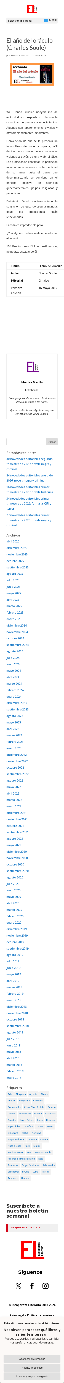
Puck (27, 1145)
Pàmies (37, 1145)
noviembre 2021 (17, 819)
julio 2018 (12, 1039)
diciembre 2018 (16, 1007)
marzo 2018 (14, 1065)
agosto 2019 (14, 955)
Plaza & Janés (14, 1145)
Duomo (11, 1113)
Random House (15, 1152)
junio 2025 (13, 587)
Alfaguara (21, 1094)
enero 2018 (13, 1078)
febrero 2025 (14, 612)
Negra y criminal (16, 1139)
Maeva (50, 1126)
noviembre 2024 (17, 632)
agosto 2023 (14, 716)
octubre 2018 (15, 1019)
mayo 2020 (13, 897)
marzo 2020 (14, 910)
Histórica (50, 1120)
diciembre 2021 (16, 813)
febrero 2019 (14, 994)
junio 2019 (13, 968)
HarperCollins (27, 1120)
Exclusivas (50, 1113)
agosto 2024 (14, 651)
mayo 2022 (13, 787)
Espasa (38, 1113)
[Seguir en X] (18, 1286)
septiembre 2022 (17, 774)
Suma (35, 1171)
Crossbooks (14, 1107)
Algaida (33, 1094)
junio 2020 (13, 890)
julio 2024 (12, 658)
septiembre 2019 (17, 948)
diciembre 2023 (16, 703)
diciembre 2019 (16, 929)
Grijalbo (12, 1120)
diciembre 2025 (16, 548)
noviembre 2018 (17, 1013)
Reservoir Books (43, 1152)
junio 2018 (13, 1045)
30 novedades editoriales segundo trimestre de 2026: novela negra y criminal (29, 464)
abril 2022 (12, 793)
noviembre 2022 (17, 761)
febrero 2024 (14, 690)
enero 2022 (13, 806)
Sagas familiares (30, 1165)
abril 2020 (12, 903)
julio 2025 (12, 580)
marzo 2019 (14, 987)
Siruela (25, 1171)
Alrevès (11, 1100)
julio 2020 (12, 884)
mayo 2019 (13, 974)
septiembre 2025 (17, 567)
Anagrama (24, 1100)
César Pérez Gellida (34, 1107)
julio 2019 (12, 961)
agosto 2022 (14, 780)
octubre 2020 (15, 864)
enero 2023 (13, 748)
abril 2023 (12, 729)
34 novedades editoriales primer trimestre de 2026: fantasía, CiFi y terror (28, 504)
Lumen (40, 1126)
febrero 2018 (14, 1071)
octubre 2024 (15, 638)
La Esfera (28, 1126)
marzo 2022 (14, 800)
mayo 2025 (13, 593)
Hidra (40, 1120)
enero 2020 (13, 922)
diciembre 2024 (16, 625)
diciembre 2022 (16, 755)
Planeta (44, 1139)
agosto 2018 (14, 1032)
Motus (25, 1132)
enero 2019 (13, 1000)
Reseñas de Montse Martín (21, 1158)
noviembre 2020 (17, 858)
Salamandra (49, 1165)
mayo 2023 (13, 722)
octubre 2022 (15, 767)
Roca (40, 1158)
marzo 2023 (14, 735)
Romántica (13, 1165)
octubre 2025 (15, 561)
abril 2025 (12, 600)
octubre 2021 (15, 826)
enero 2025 (13, 619)
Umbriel (25, 1178)
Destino (52, 1107)
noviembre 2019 (17, 935)
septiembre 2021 (17, 832)
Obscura (32, 1139)
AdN (10, 1094)
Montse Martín (19, 55)
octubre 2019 (15, 942)
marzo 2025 (14, 606)
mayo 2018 (13, 1052)
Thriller (45, 1171)
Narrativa (36, 1132)
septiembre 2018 (17, 1026)
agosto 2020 (14, 877)
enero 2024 (13, 697)
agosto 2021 (14, 839)
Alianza (44, 1094)
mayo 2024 (13, 671)
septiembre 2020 (17, 871)
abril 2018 (12, 1058)
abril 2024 (12, 677)
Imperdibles (14, 1126)
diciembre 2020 (16, 852)
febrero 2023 (14, 742)
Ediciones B (25, 1113)
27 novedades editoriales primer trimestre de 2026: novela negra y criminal (28, 520)
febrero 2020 (14, 916)
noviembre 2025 (17, 554)
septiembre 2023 (17, 709)
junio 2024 (13, 664)
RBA (29, 1152)
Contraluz (38, 1100)
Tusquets (13, 1178)
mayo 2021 (13, 845)
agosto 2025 (14, 574)
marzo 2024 (14, 684)
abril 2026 (12, 541)
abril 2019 (12, 981)
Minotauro (13, 1132)
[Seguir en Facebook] (32, 1286)
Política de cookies (39, 1315)
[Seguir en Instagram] (45, 1286)
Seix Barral (13, 1171)
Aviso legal (17, 1315)
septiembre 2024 (17, 645)
